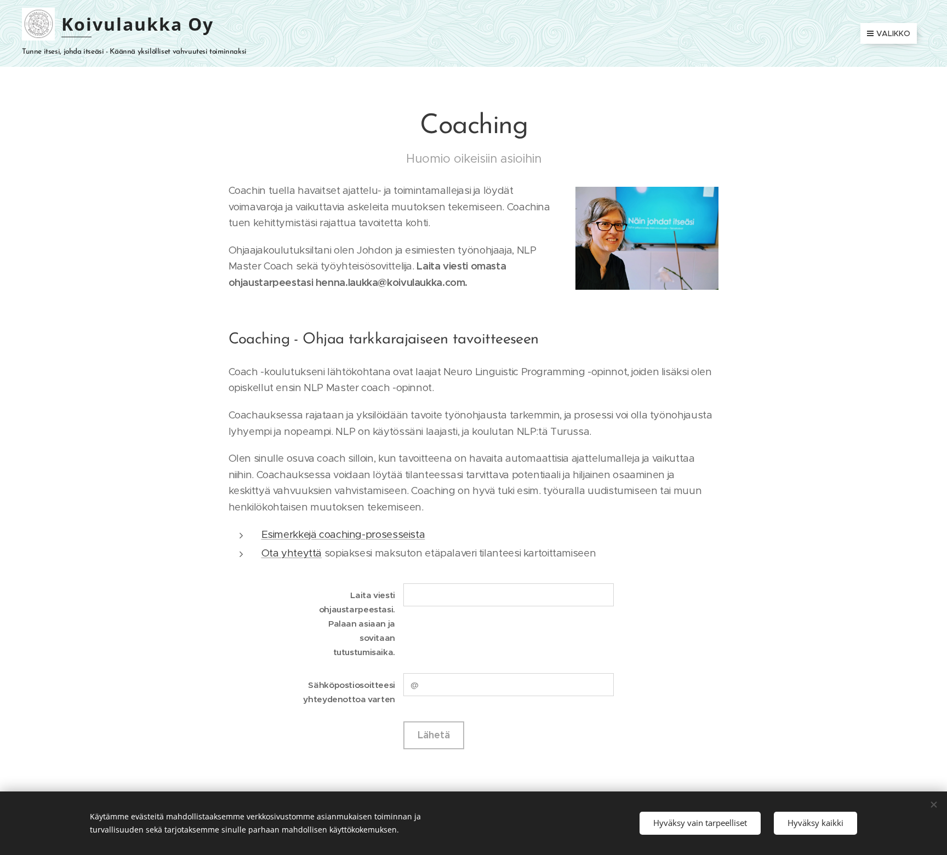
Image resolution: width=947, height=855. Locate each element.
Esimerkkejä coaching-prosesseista (343, 534)
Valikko (893, 33)
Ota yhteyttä (291, 553)
